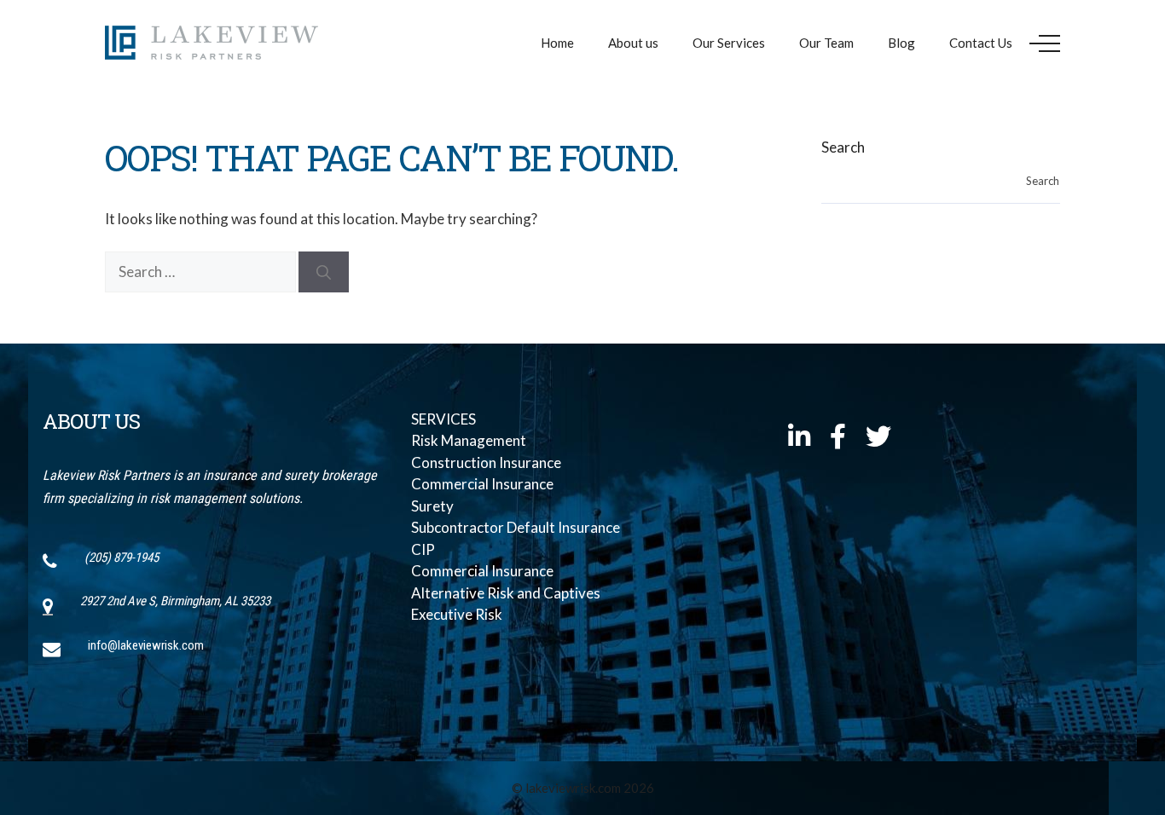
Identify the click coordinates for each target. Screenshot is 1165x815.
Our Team (826, 42)
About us (633, 42)
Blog (901, 42)
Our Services (729, 42)
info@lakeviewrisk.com (146, 645)
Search (843, 147)
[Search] (323, 271)
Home (557, 42)
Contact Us (980, 42)
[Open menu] (1044, 43)
